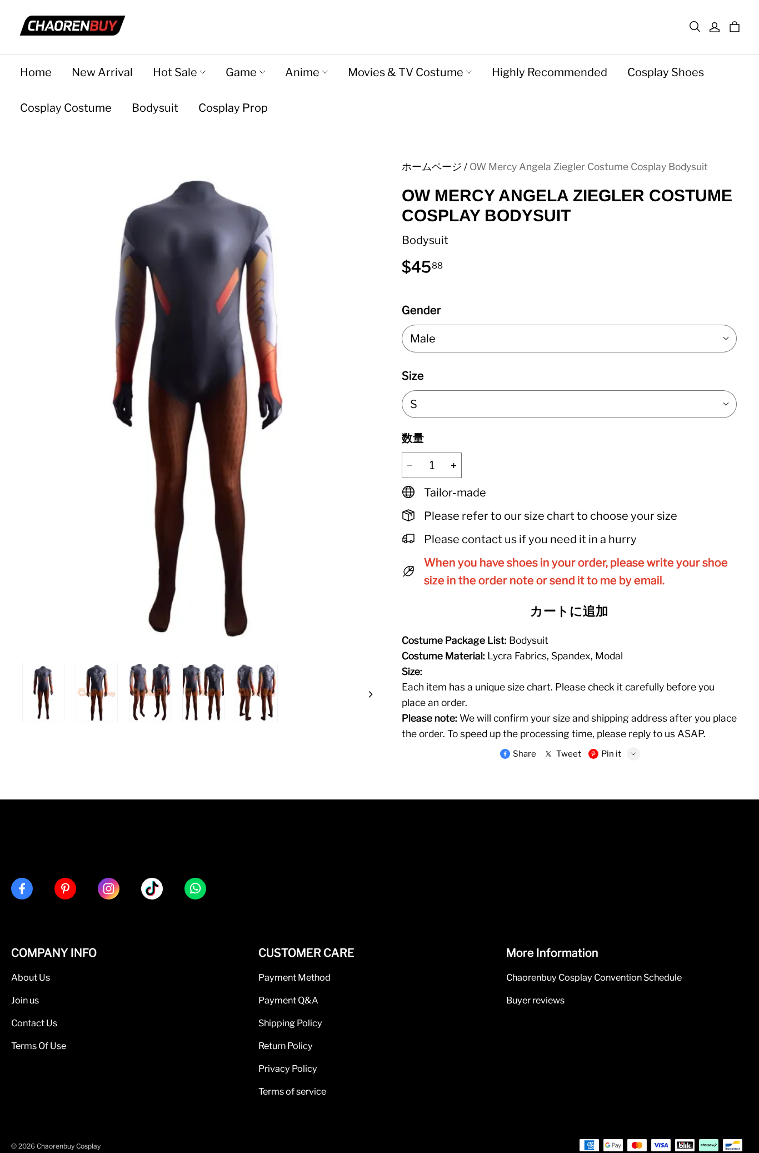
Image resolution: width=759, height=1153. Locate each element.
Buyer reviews (535, 1000)
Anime (302, 72)
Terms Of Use (38, 1045)
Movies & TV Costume (405, 72)
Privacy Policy (287, 1068)
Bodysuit (155, 108)
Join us (25, 1000)
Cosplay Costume (66, 108)
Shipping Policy (290, 1022)
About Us (30, 977)
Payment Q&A (288, 1000)
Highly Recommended (549, 72)
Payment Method (294, 977)
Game (241, 72)
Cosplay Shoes (665, 72)
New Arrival (102, 72)
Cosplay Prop (233, 108)
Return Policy (285, 1045)
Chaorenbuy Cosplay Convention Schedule (594, 977)
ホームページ (432, 166)
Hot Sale (175, 72)
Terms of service (292, 1091)
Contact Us (34, 1022)
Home (36, 72)
